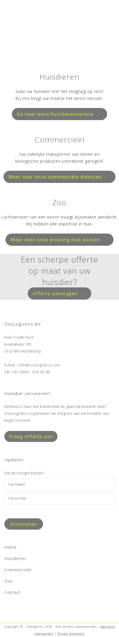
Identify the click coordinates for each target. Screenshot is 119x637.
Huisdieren (15, 558)
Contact (12, 592)
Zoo (8, 581)
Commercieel (17, 569)
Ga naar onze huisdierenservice (55, 114)
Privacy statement (71, 634)
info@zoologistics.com (39, 365)
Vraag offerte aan (31, 436)
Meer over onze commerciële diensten (55, 177)
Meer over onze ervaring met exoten (55, 239)
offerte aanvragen (55, 293)
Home (10, 547)
